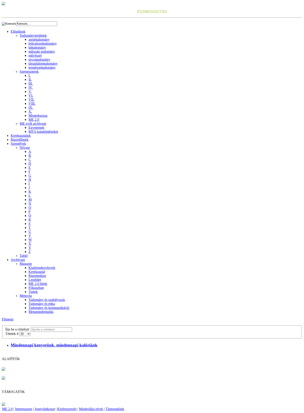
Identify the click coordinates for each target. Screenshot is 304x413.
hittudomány (37, 47)
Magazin (26, 264)
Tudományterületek (33, 35)
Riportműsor (37, 276)
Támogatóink (114, 409)
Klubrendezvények (41, 268)
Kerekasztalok (21, 135)
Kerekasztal (36, 272)
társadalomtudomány (43, 63)
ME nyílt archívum (33, 123)
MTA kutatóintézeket (43, 131)
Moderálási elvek (91, 409)
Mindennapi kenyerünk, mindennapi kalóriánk (54, 345)
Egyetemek (36, 127)
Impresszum (23, 409)
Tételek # (12, 334)
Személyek (18, 143)
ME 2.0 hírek (37, 284)
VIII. (31, 103)
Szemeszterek (29, 71)
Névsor (25, 147)
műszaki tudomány (41, 51)
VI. (30, 95)
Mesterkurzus (37, 115)
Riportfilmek (19, 139)
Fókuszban (36, 288)
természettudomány (42, 67)
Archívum (18, 260)
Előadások (18, 31)
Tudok (33, 292)
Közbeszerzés (67, 409)
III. (30, 83)
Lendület (34, 280)
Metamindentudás (40, 312)
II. (30, 79)
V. (30, 91)
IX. (30, 107)
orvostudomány (39, 59)
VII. (31, 99)
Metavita (26, 296)
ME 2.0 (33, 119)
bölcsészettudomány (42, 43)
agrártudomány (39, 39)
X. (30, 111)
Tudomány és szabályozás (46, 300)
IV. (30, 87)
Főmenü (7, 319)
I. (29, 75)
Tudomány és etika (41, 304)
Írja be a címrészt (18, 329)
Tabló (24, 256)
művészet (35, 55)
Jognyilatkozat (44, 409)
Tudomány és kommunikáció (48, 308)
